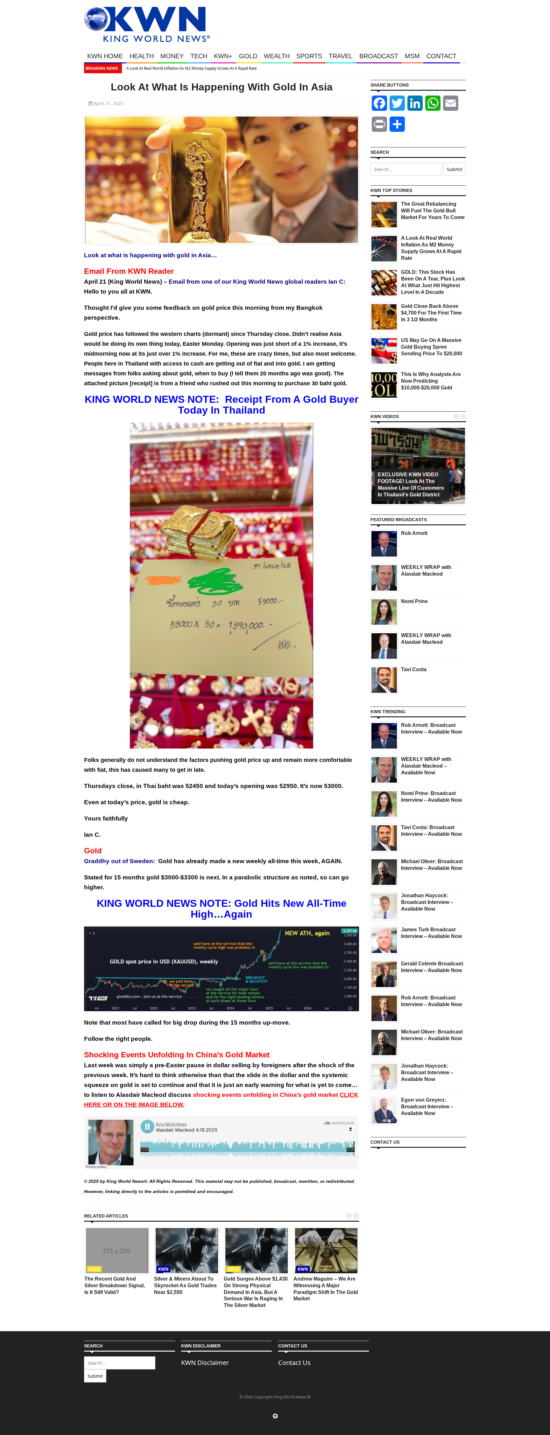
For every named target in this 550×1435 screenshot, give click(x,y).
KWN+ (223, 56)
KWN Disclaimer (205, 1362)
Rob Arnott (414, 533)
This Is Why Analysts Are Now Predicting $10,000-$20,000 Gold (431, 381)
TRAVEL (341, 56)
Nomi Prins (414, 601)
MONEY (172, 56)
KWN (163, 1269)
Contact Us (294, 1362)
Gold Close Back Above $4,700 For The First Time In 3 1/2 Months (431, 312)
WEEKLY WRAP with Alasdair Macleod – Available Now (426, 766)
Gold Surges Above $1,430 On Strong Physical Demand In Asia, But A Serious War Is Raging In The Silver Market (256, 1292)
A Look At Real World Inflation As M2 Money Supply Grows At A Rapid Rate (190, 68)
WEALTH (277, 56)
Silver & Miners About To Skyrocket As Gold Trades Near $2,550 (185, 1285)
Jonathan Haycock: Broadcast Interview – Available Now (427, 902)
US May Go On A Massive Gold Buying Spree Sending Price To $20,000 (431, 346)
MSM (412, 56)
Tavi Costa (414, 669)
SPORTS (309, 56)
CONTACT (441, 56)
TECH (198, 56)
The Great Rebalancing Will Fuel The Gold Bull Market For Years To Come (433, 210)
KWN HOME (105, 56)
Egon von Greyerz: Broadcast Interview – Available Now (427, 1106)
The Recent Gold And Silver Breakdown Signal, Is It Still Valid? (114, 1285)
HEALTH (142, 56)
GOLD (248, 56)
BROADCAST (378, 56)
